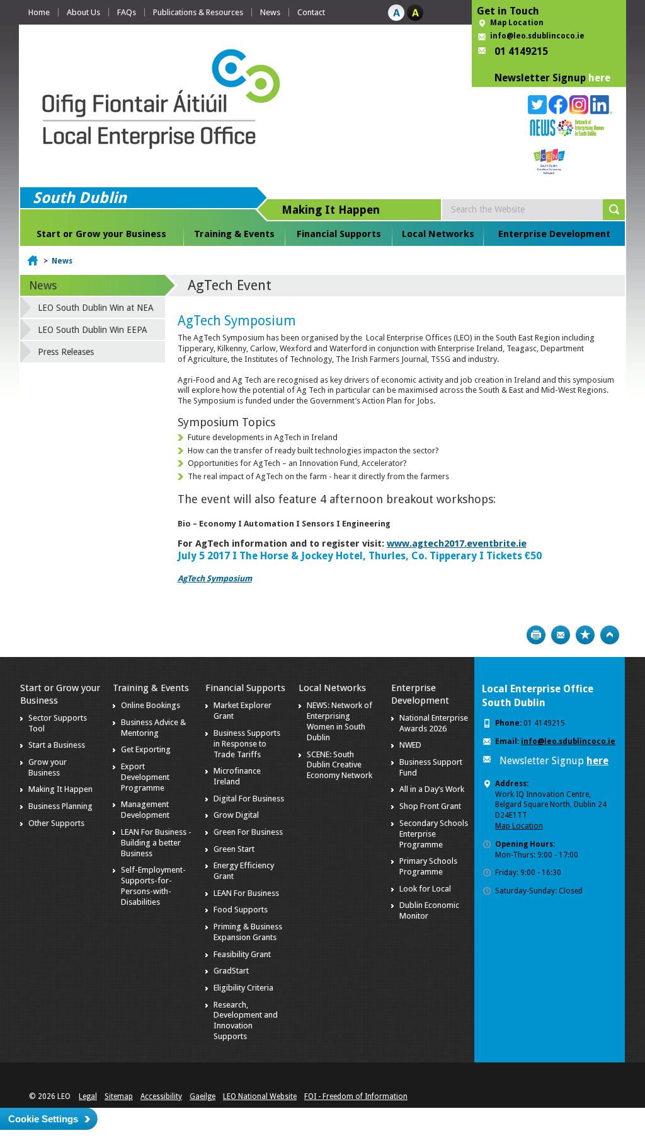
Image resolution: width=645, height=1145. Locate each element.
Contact (311, 12)
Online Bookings (150, 705)
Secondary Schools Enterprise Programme (433, 833)
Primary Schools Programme (428, 866)
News (270, 12)
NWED (410, 745)
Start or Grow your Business (101, 234)
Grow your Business (47, 767)
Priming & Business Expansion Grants (248, 932)
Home (39, 12)
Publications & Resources (198, 12)
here (599, 78)
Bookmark (585, 634)
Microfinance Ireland (237, 776)
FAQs (126, 12)
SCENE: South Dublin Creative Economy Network (339, 765)
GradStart (231, 970)
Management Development (145, 809)
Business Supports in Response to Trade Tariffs (247, 743)
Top (609, 634)
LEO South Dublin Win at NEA (96, 308)
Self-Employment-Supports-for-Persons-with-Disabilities (153, 886)
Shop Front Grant (430, 806)
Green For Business (248, 832)
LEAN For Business (246, 893)
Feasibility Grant (242, 954)
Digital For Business (249, 798)
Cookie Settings (43, 1118)
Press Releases (66, 352)
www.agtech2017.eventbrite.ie (457, 543)
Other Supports (56, 823)
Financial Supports (339, 234)
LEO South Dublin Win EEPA (92, 330)
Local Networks (438, 234)
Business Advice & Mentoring (153, 728)
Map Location (517, 22)
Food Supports (241, 909)
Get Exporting (146, 749)
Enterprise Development (554, 234)
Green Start (234, 849)
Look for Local (425, 888)
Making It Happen (60, 789)
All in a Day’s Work (431, 789)
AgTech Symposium (215, 578)
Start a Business (56, 745)
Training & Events (234, 234)
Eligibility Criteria (243, 987)
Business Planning (60, 806)
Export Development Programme (145, 777)
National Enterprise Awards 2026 (433, 723)
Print (536, 634)
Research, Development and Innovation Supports (246, 1021)
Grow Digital (236, 815)
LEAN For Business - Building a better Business (156, 842)
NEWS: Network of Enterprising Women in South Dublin (339, 721)
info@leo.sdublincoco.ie (537, 36)
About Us (83, 12)
